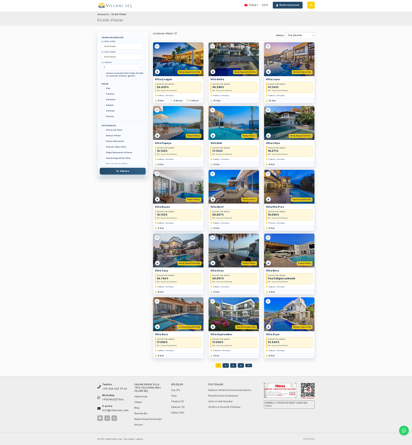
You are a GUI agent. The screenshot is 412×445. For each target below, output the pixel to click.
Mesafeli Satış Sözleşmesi (223, 395)
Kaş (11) (175, 390)
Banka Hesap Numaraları (148, 419)
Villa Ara (124, 171)
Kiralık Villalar (119, 14)
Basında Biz (141, 413)
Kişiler (108, 62)
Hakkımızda (140, 396)
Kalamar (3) (178, 407)
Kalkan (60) (177, 412)
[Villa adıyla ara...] (311, 5)
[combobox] (300, 35)
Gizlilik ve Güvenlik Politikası (224, 407)
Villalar (138, 402)
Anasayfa (102, 14)
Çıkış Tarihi (109, 52)
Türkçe (252, 5)
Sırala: (280, 35)
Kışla (174, 395)
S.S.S (265, 5)
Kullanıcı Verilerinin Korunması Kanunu (229, 390)
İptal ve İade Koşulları (220, 401)
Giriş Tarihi (109, 42)
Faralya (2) (177, 401)
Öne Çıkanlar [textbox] (295, 35)
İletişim (138, 424)
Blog (136, 408)
